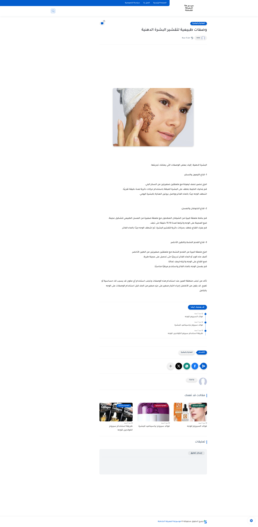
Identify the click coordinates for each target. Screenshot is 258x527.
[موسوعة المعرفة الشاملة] (188, 8)
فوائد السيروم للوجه (194, 317)
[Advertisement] (153, 70)
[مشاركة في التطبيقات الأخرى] (170, 366)
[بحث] (53, 11)
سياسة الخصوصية (132, 3)
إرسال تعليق (196, 453)
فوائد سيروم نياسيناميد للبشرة (188, 325)
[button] (194, 366)
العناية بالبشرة (198, 23)
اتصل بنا (146, 3)
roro (198, 38)
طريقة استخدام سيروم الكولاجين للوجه (185, 334)
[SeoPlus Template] (205, 522)
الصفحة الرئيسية (159, 3)
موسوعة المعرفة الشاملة (169, 522)
